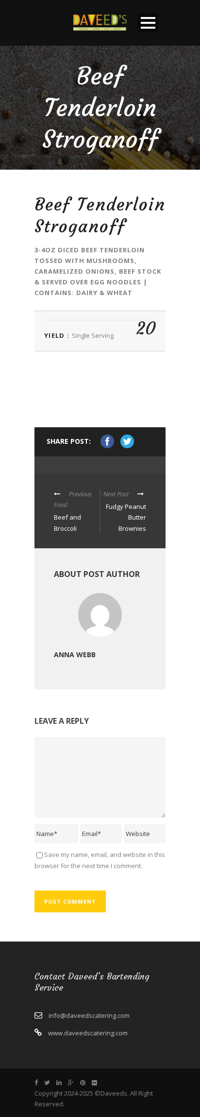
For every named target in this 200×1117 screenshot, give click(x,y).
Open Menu (147, 22)
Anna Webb (75, 654)
